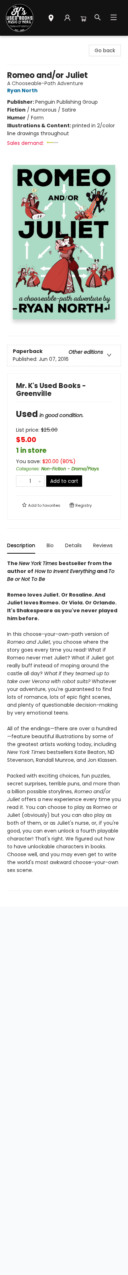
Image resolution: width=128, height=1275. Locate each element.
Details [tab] (73, 545)
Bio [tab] (50, 545)
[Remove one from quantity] (20, 481)
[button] (51, 19)
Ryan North (22, 90)
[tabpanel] (64, 725)
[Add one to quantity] (39, 481)
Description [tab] (21, 545)
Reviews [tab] (103, 545)
